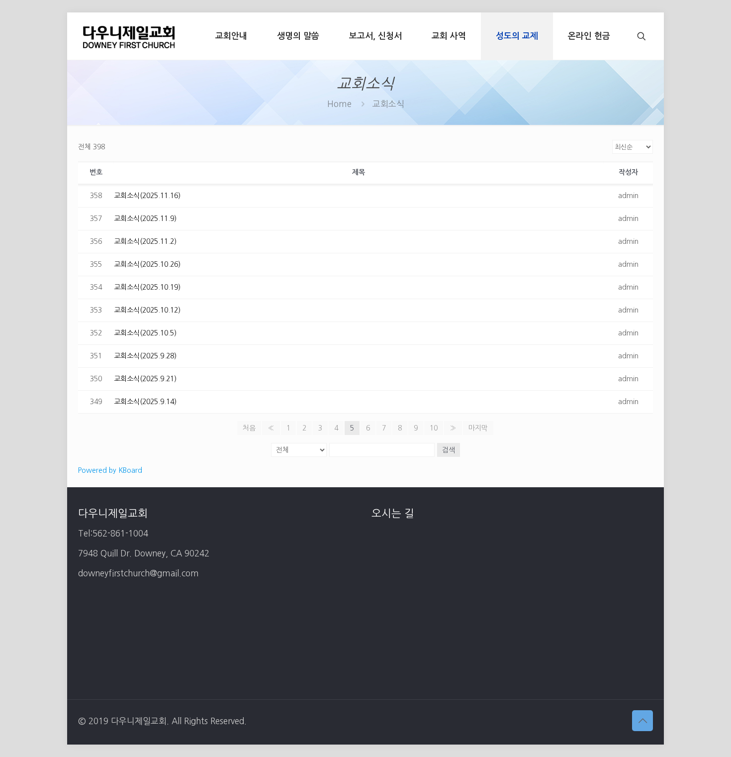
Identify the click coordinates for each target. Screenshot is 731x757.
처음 (249, 428)
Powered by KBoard (110, 470)
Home (339, 104)
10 (434, 428)
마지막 (478, 428)
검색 (448, 449)
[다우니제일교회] (129, 36)
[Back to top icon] (642, 720)
